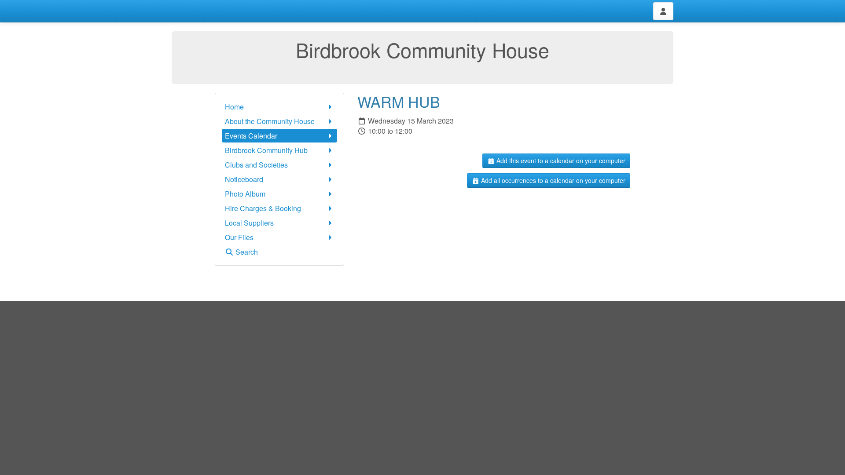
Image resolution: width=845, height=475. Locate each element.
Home (234, 107)
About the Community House (270, 121)
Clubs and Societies (256, 165)
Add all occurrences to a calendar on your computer (552, 180)
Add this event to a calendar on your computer (560, 160)
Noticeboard (244, 179)
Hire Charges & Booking (263, 208)
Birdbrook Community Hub (266, 150)
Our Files (239, 237)
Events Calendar (251, 136)
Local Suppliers (249, 223)
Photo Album (245, 194)
